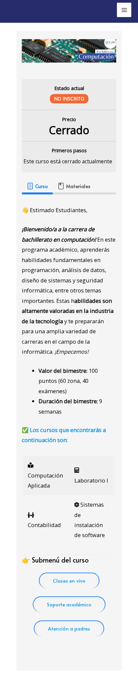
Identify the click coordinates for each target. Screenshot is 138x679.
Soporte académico (69, 604)
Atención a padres (69, 628)
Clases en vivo (69, 580)
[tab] (37, 186)
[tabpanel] (69, 425)
